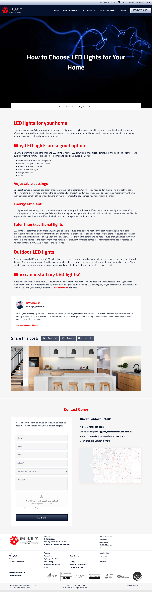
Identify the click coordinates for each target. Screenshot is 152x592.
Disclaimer (12, 559)
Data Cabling (48, 561)
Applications (88, 10)
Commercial (103, 559)
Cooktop (72, 561)
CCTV (46, 567)
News (101, 548)
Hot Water (73, 559)
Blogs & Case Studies (107, 10)
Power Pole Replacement (78, 564)
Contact (123, 10)
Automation (48, 556)
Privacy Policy (13, 556)
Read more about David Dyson (27, 325)
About (56, 10)
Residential (103, 556)
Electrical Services (70, 10)
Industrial (102, 561)
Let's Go (41, 517)
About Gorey (103, 542)
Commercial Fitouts (76, 567)
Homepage (103, 539)
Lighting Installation (51, 559)
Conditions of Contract (16, 561)
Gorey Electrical (61, 287)
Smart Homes (74, 556)
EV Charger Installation (52, 564)
